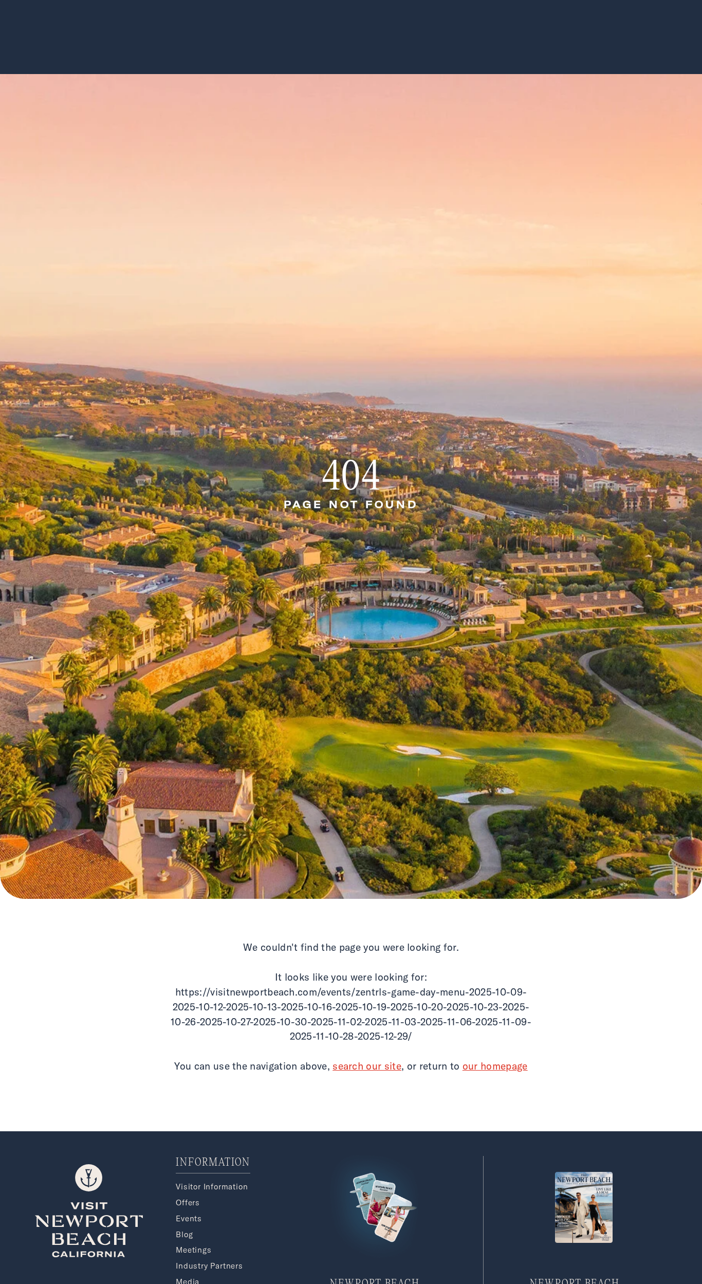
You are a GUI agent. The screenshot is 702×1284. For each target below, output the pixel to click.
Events (189, 1218)
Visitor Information (212, 1186)
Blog (184, 1234)
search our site (366, 1066)
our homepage (495, 1066)
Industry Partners (209, 1266)
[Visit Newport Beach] (89, 1254)
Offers (188, 1202)
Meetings (193, 1250)
